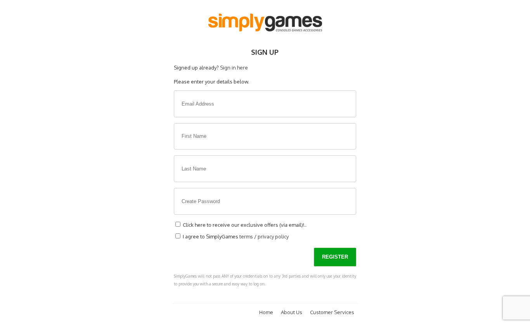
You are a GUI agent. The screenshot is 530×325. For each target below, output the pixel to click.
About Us (291, 312)
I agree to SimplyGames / (235, 236)
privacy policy (273, 236)
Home (266, 312)
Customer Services (332, 312)
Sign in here (234, 67)
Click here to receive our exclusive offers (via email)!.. (244, 225)
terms (246, 236)
